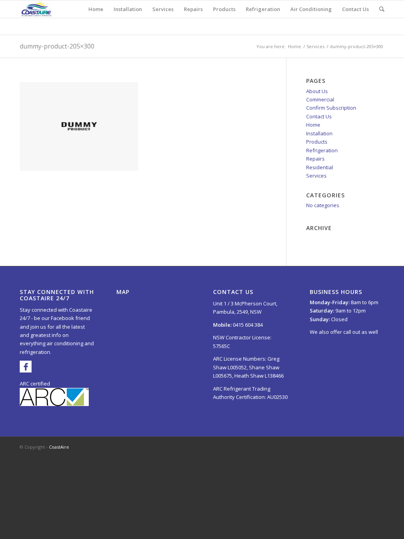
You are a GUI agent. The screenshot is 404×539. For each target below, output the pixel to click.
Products (316, 141)
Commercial (320, 99)
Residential (319, 167)
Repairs (315, 158)
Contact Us (319, 116)
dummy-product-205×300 (57, 46)
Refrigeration (322, 150)
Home (294, 46)
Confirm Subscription (331, 107)
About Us (317, 91)
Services (315, 46)
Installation (319, 133)
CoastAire (59, 447)
